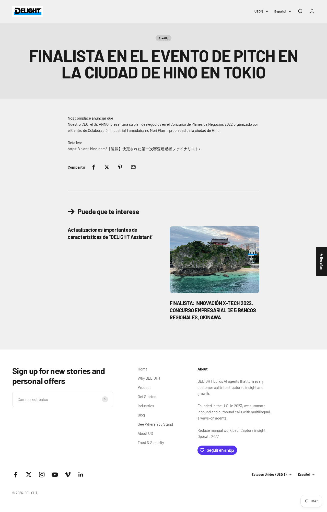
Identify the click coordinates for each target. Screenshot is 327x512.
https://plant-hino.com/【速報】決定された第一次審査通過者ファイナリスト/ (134, 148)
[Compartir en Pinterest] (120, 167)
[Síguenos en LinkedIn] (80, 474)
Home (142, 369)
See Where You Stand (155, 424)
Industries (146, 405)
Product (144, 387)
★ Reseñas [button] (322, 261)
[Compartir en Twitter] (107, 167)
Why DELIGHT (149, 378)
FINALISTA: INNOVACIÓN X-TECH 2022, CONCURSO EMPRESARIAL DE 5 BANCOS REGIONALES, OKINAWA (213, 310)
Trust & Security (151, 442)
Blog (141, 415)
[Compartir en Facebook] (93, 167)
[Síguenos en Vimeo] (67, 474)
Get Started (147, 396)
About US (145, 433)
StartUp (163, 38)
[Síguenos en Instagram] (41, 474)
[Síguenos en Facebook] (15, 474)
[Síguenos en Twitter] (28, 474)
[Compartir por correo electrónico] (133, 167)
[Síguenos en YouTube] (54, 474)
